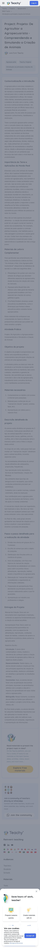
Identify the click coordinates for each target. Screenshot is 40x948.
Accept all (30, 936)
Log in (33, 3)
